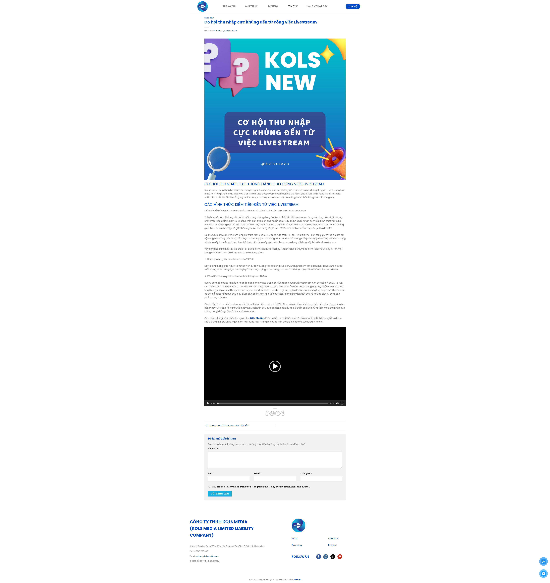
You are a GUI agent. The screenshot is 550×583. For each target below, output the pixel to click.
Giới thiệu (251, 6)
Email (258, 473)
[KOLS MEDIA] (204, 6)
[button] (275, 366)
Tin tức (293, 6)
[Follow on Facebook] (267, 413)
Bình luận (214, 448)
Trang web (306, 473)
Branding (297, 545)
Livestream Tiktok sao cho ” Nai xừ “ (229, 425)
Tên (211, 473)
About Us (333, 538)
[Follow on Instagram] (272, 413)
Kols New (209, 18)
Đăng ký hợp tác (317, 6)
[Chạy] (208, 403)
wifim (234, 31)
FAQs (295, 538)
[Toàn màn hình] (341, 403)
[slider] (272, 403)
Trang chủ (229, 6)
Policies (332, 545)
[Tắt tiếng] (337, 403)
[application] (275, 366)
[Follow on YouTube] (282, 413)
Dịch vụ (273, 6)
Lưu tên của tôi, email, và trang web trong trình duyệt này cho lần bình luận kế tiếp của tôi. (261, 486)
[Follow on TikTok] (277, 413)
